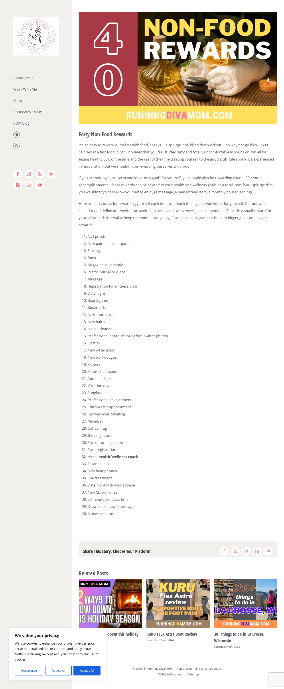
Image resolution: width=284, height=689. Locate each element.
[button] (36, 146)
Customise (29, 670)
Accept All (87, 670)
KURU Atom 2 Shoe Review (237, 634)
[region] (57, 654)
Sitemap (193, 674)
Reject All (58, 670)
